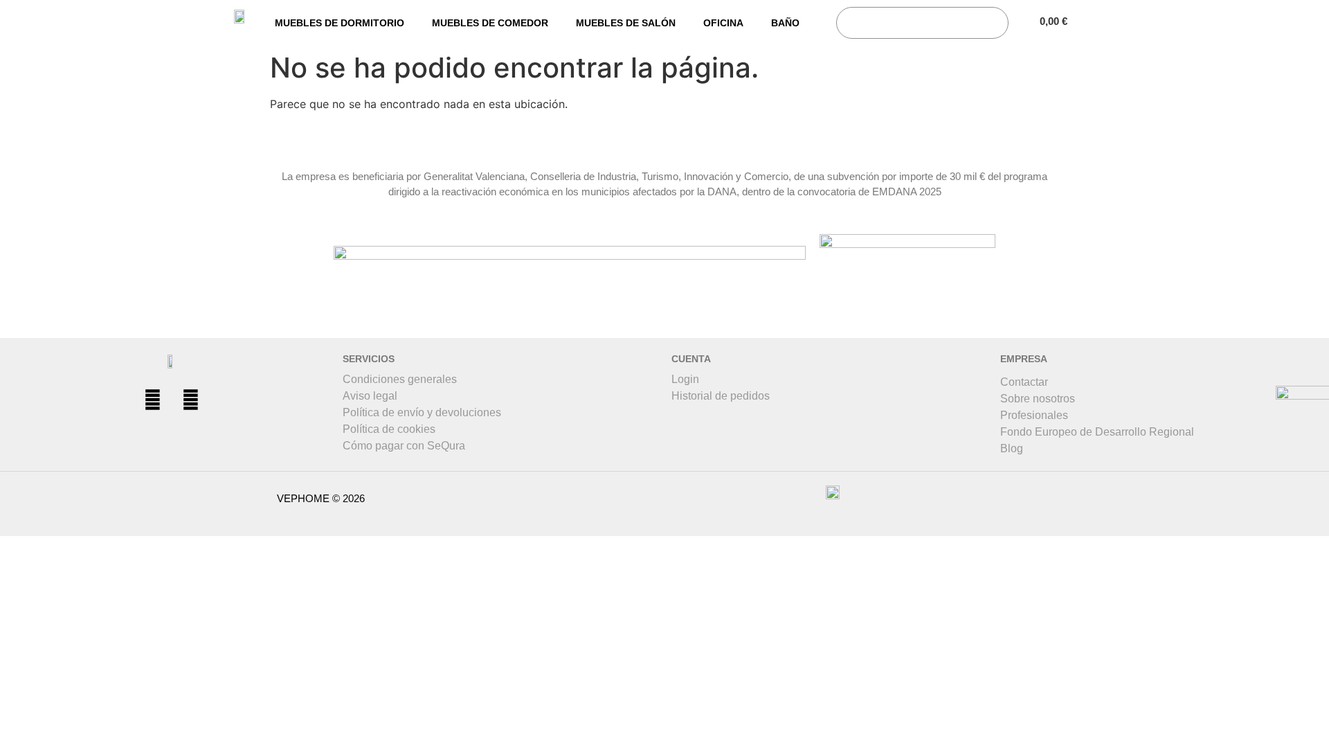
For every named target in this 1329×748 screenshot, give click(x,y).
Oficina (723, 22)
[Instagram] (190, 399)
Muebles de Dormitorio (339, 22)
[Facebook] (152, 399)
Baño (785, 22)
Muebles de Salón (626, 22)
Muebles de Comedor (490, 22)
